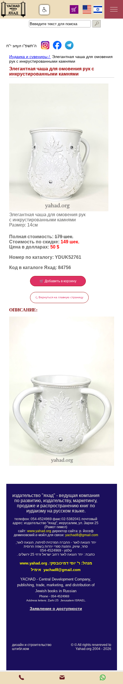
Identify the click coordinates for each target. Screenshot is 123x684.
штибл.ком (20, 649)
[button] (44, 10)
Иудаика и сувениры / (30, 56)
